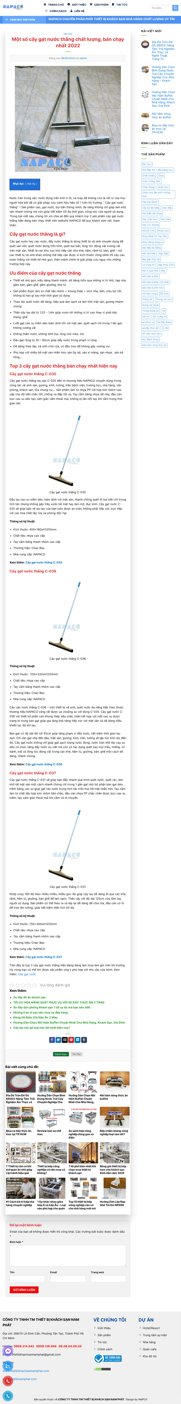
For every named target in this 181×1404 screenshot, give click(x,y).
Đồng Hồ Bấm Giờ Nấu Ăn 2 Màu (35, 1017)
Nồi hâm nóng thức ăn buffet (161, 115)
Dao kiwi (165, 219)
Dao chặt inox (149, 219)
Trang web (97, 1272)
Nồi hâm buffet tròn (153, 287)
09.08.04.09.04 (70, 1346)
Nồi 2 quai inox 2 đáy (153, 270)
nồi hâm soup (149, 293)
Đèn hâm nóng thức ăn (154, 345)
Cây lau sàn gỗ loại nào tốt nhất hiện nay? (41, 1027)
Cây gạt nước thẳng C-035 (43, 562)
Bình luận (16, 1241)
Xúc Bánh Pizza (150, 339)
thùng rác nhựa (150, 305)
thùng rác (147, 299)
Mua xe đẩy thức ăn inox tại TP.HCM (163, 129)
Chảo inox (163, 187)
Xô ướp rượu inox (151, 333)
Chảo (161, 175)
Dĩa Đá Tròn (148, 230)
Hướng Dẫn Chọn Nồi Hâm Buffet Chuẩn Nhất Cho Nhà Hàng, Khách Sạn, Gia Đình (69, 1022)
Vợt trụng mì (159, 316)
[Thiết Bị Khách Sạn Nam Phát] (20, 8)
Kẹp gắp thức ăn (151, 259)
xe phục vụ (148, 322)
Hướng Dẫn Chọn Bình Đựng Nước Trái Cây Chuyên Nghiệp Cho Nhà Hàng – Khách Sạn (163, 75)
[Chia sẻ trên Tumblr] (84, 1040)
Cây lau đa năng (150, 207)
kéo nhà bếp (149, 253)
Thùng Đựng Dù (150, 310)
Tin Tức (67, 34)
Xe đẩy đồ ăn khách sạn (29, 997)
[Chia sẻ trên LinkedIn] (77, 1040)
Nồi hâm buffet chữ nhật (155, 282)
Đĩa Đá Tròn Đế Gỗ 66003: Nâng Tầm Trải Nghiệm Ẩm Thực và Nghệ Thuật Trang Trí (163, 50)
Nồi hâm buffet (150, 276)
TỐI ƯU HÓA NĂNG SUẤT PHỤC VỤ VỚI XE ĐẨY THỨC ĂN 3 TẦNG (58, 1002)
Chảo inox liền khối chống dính (156, 194)
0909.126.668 (47, 1346)
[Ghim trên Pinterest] (71, 1040)
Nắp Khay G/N (166, 265)
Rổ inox (164, 293)
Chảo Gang (148, 187)
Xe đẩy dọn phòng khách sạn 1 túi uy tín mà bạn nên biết (51, 1007)
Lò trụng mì (148, 265)
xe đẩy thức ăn (150, 328)
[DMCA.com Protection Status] (102, 1369)
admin (83, 58)
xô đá (165, 328)
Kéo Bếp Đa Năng (151, 247)
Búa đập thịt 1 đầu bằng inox (157, 170)
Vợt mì (145, 316)
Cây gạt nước (27, 974)
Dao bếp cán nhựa (152, 213)
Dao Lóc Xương (150, 225)
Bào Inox (146, 164)
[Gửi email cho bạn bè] (65, 1040)
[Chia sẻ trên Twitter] (58, 1040)
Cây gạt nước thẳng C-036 (43, 764)
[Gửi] (175, 8)
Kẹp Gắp (163, 253)
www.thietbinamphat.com (20, 1379)
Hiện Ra (31, 183)
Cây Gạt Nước (149, 202)
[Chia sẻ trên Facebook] (52, 1040)
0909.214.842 (25, 1346)
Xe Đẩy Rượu (164, 322)
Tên (12, 1272)
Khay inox (163, 230)
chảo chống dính (151, 181)
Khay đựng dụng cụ (152, 242)
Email (53, 1272)
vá (163, 310)
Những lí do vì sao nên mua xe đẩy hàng (40, 1012)
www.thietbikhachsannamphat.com (26, 1371)
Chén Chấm (148, 175)
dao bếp (167, 207)
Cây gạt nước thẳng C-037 (43, 957)
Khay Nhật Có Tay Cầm (154, 236)
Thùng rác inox (164, 299)
